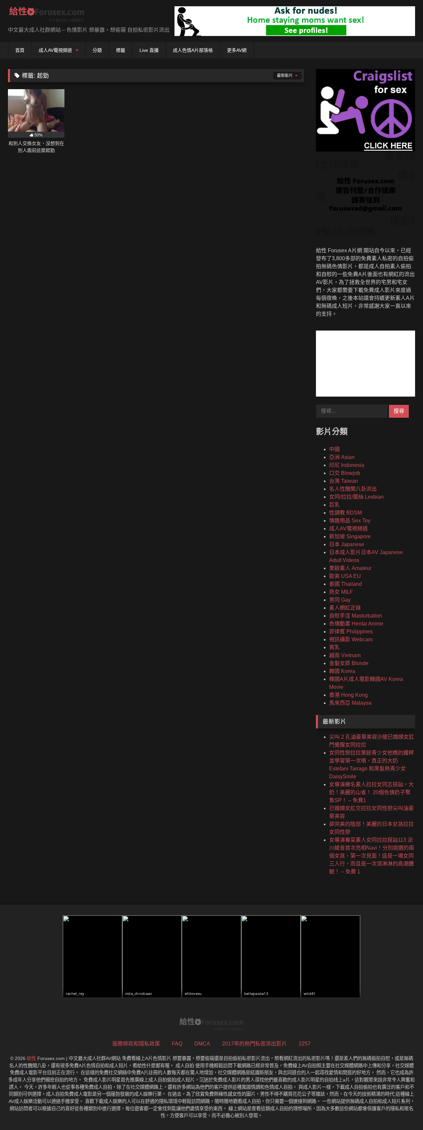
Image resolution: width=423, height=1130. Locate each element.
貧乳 (334, 647)
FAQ (177, 1043)
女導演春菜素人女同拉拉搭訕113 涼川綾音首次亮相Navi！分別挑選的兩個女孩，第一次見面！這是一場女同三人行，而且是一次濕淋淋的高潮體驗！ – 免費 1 (371, 855)
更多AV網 (237, 50)
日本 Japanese (346, 544)
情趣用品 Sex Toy (349, 520)
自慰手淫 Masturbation (355, 615)
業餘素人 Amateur (350, 568)
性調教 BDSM (345, 512)
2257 (305, 1043)
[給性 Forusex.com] (47, 15)
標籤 (120, 50)
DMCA (202, 1043)
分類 (97, 50)
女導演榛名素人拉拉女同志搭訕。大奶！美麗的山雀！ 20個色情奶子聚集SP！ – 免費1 (371, 792)
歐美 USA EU (345, 576)
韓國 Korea (342, 671)
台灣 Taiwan (343, 481)
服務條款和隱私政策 (136, 1043)
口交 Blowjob (344, 473)
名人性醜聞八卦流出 (353, 489)
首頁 (19, 50)
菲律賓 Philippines (351, 631)
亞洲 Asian (342, 457)
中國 (334, 449)
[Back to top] (402, 1110)
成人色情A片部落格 (193, 50)
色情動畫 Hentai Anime (356, 623)
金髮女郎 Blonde (348, 663)
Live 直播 (149, 50)
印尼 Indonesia (346, 465)
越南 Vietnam (345, 655)
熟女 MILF (341, 592)
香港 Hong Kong (348, 695)
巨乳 (334, 505)
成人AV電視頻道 (55, 50)
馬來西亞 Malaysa (350, 703)
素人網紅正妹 (345, 608)
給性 (31, 1058)
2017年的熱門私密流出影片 (254, 1043)
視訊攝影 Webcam (350, 639)
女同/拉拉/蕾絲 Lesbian (356, 497)
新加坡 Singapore (350, 536)
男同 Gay (340, 600)
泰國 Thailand (345, 584)
